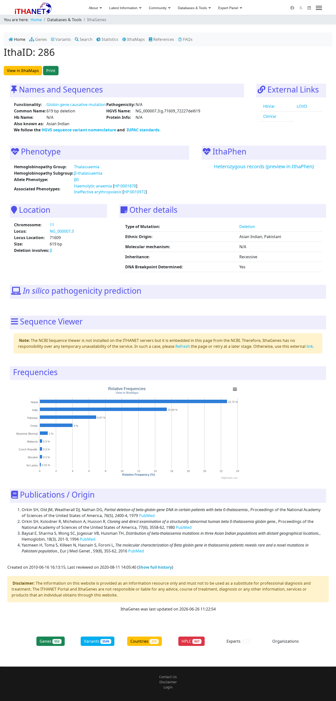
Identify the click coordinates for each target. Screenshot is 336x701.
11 (52, 225)
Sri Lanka (32, 465)
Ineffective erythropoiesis (98, 192)
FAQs (187, 39)
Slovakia (33, 457)
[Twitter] (301, 8)
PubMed (147, 515)
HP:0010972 (135, 192)
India (35, 410)
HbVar (268, 106)
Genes (40, 39)
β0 (76, 179)
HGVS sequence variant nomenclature (79, 130)
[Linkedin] (309, 8)
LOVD (301, 106)
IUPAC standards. (143, 130)
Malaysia (32, 441)
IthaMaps (135, 39)
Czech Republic (28, 449)
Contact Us (168, 676)
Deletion (247, 226)
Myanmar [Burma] (27, 433)
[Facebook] (292, 8)
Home (19, 39)
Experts (238, 641)
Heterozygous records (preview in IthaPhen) (264, 166)
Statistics (109, 39)
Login (168, 687)
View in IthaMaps (23, 70)
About (93, 8)
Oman (34, 425)
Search (85, 39)
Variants (62, 39)
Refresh (182, 346)
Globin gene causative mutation (76, 104)
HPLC (190, 641)
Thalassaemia (86, 166)
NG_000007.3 (62, 231)
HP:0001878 (125, 186)
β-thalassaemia (88, 173)
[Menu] (319, 7)
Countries (143, 641)
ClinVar (269, 116)
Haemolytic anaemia (93, 186)
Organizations (285, 644)
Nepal (34, 402)
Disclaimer (168, 682)
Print (50, 70)
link (309, 346)
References (163, 39)
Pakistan (32, 417)
